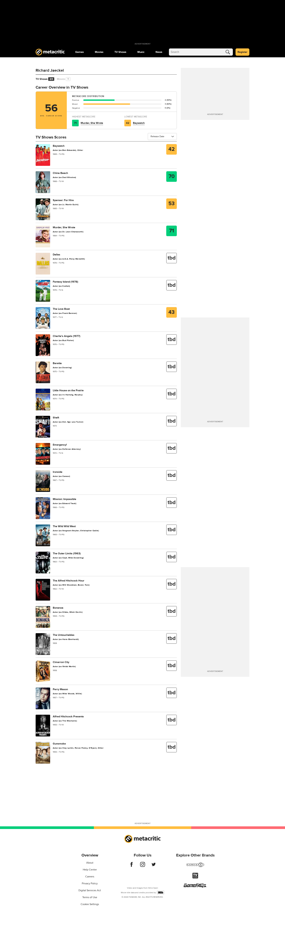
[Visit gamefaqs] (195, 886)
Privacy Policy (90, 883)
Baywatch (139, 123)
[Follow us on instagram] (142, 866)
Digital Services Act (90, 890)
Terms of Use (89, 897)
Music (140, 52)
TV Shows (120, 52)
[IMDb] (160, 892)
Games (79, 52)
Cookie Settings (90, 904)
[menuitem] (79, 52)
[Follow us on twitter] (154, 866)
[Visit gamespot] (195, 866)
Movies (99, 52)
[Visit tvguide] (195, 877)
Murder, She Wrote (92, 123)
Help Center (90, 869)
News (159, 52)
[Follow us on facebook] (131, 866)
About (89, 862)
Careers (89, 876)
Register (242, 52)
